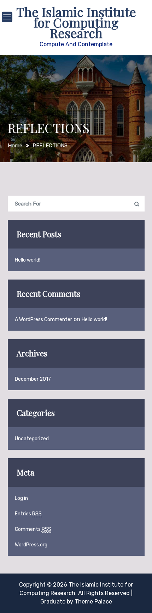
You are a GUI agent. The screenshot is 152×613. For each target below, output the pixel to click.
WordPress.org (31, 545)
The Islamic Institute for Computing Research (76, 22)
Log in (21, 498)
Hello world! (27, 260)
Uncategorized (32, 439)
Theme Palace (93, 601)
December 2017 (33, 379)
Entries (28, 514)
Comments (33, 529)
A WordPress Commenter (43, 320)
